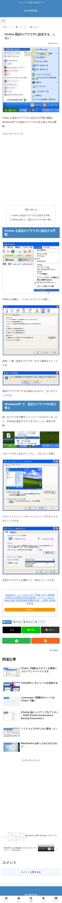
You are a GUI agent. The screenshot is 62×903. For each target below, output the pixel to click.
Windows (29, 622)
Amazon (30, 610)
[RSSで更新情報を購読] (45, 641)
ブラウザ (41, 622)
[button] (50, 630)
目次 (27, 209)
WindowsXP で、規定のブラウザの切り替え (32, 219)
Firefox (8, 622)
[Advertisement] (31, 170)
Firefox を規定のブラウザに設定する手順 (30, 215)
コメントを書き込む (31, 872)
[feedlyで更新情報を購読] (16, 641)
